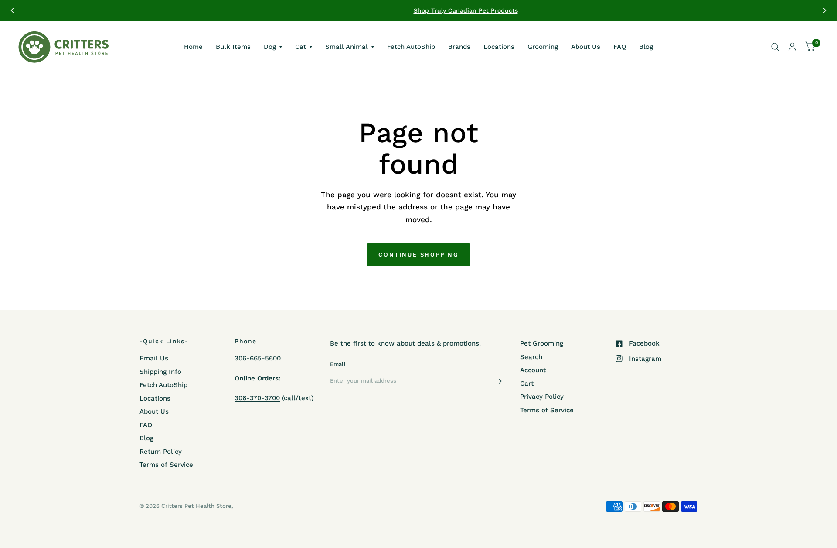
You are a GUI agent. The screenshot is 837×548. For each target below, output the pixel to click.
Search (531, 357)
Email (338, 364)
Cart (527, 383)
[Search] (775, 47)
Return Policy (161, 452)
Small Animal (346, 47)
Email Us (154, 358)
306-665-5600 (258, 358)
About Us (585, 47)
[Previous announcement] (12, 10)
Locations (498, 47)
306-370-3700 (257, 398)
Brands (459, 47)
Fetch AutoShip (411, 47)
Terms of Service (166, 465)
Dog (270, 47)
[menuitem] (193, 47)
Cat (300, 47)
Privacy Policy (542, 397)
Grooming (542, 47)
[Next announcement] (825, 10)
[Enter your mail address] (498, 381)
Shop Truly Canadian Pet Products (419, 10)
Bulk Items (233, 47)
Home (193, 47)
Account (533, 370)
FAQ (619, 47)
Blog (646, 47)
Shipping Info (160, 372)
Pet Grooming (541, 343)
